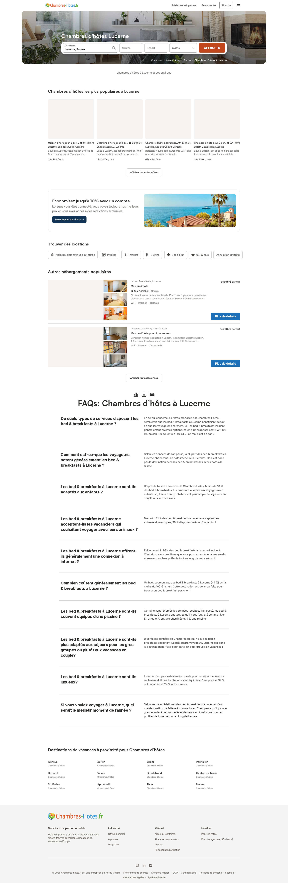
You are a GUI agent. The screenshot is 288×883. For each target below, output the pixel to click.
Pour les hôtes (208, 833)
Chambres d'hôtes (161, 60)
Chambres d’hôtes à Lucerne (210, 60)
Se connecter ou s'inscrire (69, 219)
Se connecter (209, 5)
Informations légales (133, 877)
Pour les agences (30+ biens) (217, 839)
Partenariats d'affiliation (167, 849)
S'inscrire (226, 5)
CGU (175, 872)
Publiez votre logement (184, 5)
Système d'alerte (156, 877)
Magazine (113, 844)
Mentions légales (160, 872)
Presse (158, 844)
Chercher (212, 48)
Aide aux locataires (165, 833)
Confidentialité (188, 872)
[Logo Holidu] (61, 5)
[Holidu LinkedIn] (144, 865)
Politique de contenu (211, 872)
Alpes (177, 60)
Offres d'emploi (116, 833)
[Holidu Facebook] (151, 865)
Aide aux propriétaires (166, 839)
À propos (113, 839)
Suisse (187, 60)
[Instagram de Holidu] (137, 865)
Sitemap (229, 872)
